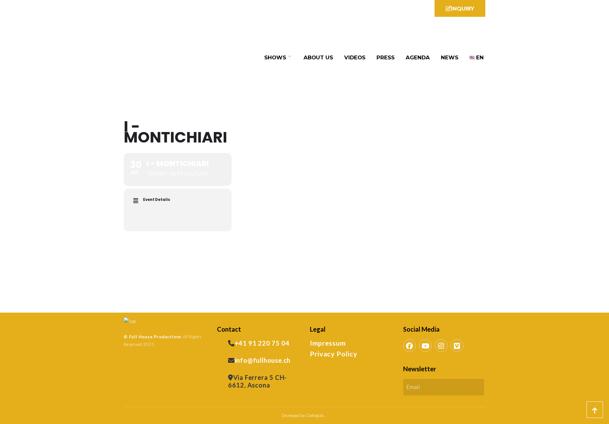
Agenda (418, 57)
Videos (354, 57)
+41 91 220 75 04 (262, 343)
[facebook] (409, 345)
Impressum (327, 343)
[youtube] (425, 345)
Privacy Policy (333, 354)
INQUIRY (462, 8)
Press (386, 57)
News (449, 57)
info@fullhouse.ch (263, 360)
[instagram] (441, 345)
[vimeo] (457, 345)
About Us (318, 57)
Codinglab (315, 415)
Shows (275, 57)
